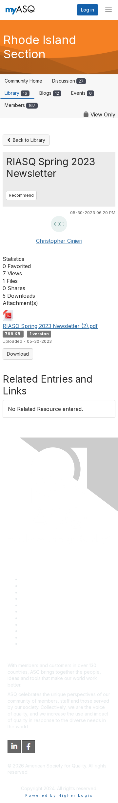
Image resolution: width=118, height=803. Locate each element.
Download (18, 354)
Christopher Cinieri (59, 241)
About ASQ (32, 579)
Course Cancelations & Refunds (55, 624)
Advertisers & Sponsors (46, 631)
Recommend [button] (21, 195)
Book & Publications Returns (51, 611)
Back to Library (28, 140)
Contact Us (32, 618)
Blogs (49, 93)
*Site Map (32, 637)
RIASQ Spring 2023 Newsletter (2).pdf (50, 326)
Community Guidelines (44, 605)
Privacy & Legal (37, 586)
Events (81, 93)
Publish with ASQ (39, 598)
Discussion (68, 81)
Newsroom (32, 643)
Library (16, 93)
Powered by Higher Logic (59, 795)
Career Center (36, 592)
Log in (87, 10)
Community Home (23, 81)
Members (20, 105)
